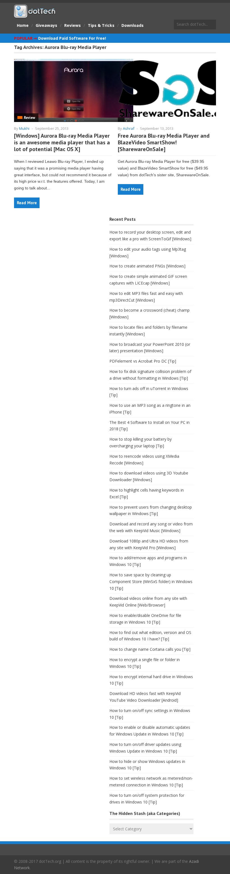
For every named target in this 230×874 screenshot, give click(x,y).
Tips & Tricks (101, 25)
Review (29, 117)
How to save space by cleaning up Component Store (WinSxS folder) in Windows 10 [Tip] (150, 581)
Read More (27, 202)
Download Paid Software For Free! (72, 38)
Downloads (132, 25)
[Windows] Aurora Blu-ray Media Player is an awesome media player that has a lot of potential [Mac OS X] (62, 142)
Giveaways (46, 25)
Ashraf (128, 128)
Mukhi (24, 128)
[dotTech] (35, 15)
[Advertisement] (56, 259)
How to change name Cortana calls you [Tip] (149, 649)
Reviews (72, 25)
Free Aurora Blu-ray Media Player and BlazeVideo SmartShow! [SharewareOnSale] (164, 142)
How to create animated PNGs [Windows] (147, 266)
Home (23, 25)
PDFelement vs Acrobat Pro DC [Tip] (142, 361)
